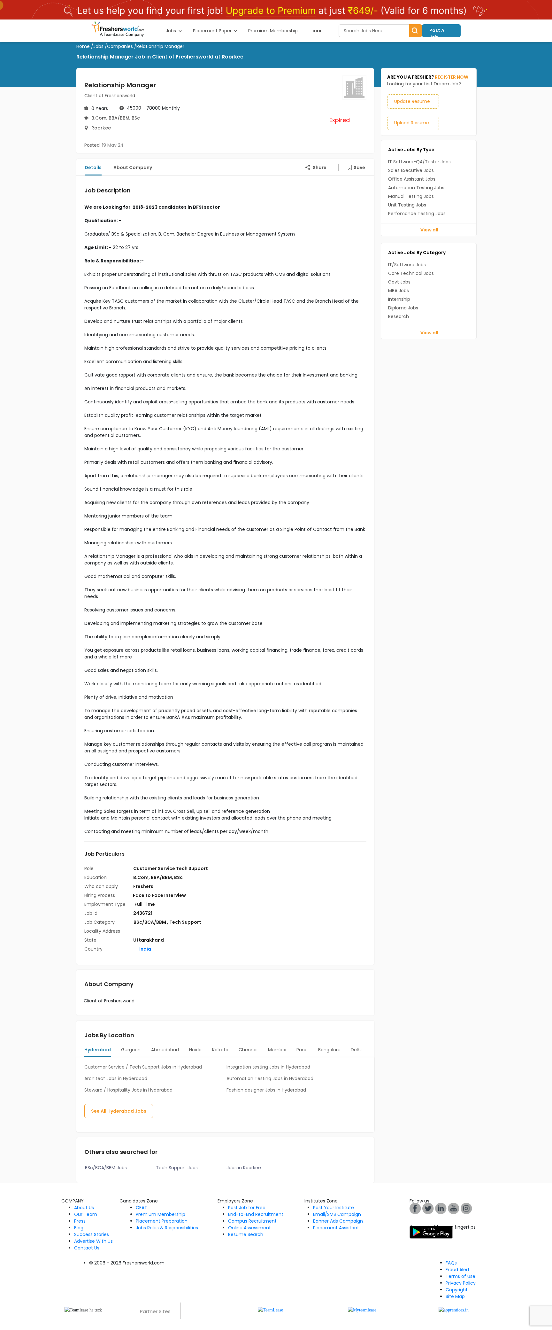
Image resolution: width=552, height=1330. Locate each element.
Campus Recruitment (252, 1221)
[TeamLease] (270, 1309)
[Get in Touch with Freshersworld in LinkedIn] (441, 1208)
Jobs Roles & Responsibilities (167, 1228)
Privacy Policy (461, 1283)
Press (80, 1221)
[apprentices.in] (454, 1309)
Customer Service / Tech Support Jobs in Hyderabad (143, 1067)
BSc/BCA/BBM (150, 922)
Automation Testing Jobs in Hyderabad (269, 1078)
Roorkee (101, 128)
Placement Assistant (336, 1228)
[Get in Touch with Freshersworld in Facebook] (415, 1208)
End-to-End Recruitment (255, 1214)
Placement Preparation (162, 1221)
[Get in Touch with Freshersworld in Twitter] (466, 1208)
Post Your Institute (333, 1207)
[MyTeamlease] (362, 1309)
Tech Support (185, 922)
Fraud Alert (458, 1269)
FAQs (451, 1263)
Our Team (85, 1214)
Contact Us (86, 1248)
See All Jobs (118, 1111)
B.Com (98, 118)
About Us (84, 1207)
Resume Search (245, 1234)
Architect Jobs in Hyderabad (115, 1078)
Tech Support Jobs (177, 1167)
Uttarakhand (148, 940)
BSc (136, 118)
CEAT (141, 1207)
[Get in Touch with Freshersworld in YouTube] (428, 1208)
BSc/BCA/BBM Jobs (106, 1167)
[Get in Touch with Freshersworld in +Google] (453, 1208)
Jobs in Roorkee (243, 1167)
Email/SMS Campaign (337, 1214)
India (144, 949)
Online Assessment (249, 1228)
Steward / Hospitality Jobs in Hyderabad (128, 1090)
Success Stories (91, 1234)
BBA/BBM (119, 118)
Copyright (457, 1290)
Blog (78, 1228)
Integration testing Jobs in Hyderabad (268, 1067)
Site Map (455, 1296)
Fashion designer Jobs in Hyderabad (266, 1090)
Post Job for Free (246, 1207)
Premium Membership (160, 1214)
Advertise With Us (93, 1241)
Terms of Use (460, 1276)
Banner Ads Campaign (338, 1221)
